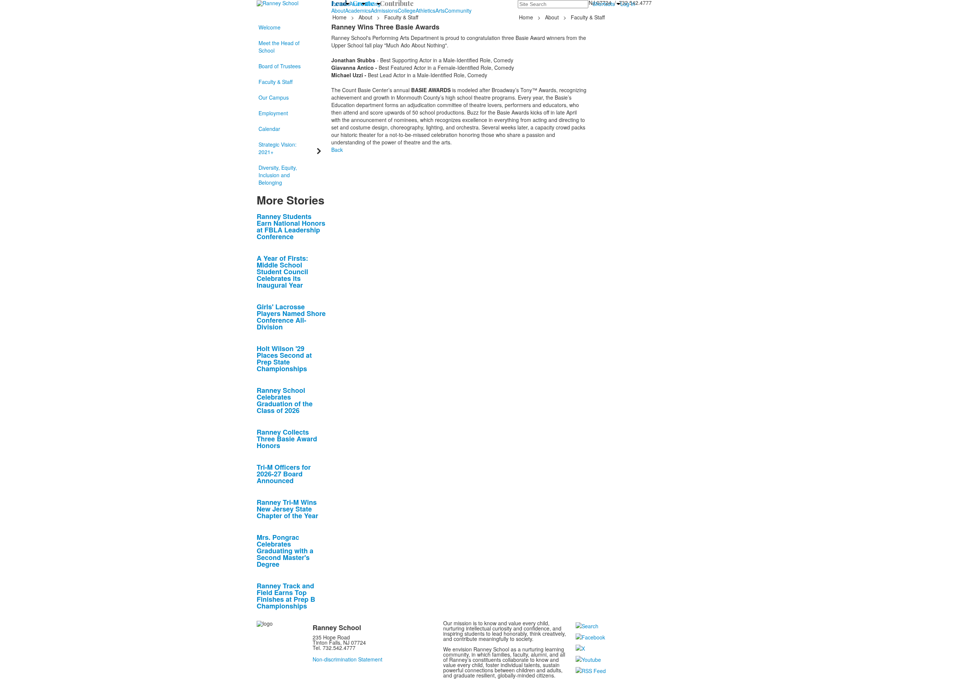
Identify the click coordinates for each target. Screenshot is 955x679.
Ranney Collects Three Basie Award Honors (287, 438)
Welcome (270, 27)
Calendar (269, 128)
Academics (358, 10)
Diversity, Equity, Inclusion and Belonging (278, 175)
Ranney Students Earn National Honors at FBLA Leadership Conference (291, 226)
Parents (340, 3)
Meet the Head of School (279, 46)
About (338, 10)
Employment (273, 113)
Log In (627, 3)
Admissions (384, 10)
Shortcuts (603, 3)
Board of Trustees (280, 66)
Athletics (425, 10)
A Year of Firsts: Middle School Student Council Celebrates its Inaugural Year (282, 271)
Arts (440, 10)
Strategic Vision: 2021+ (278, 148)
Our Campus (274, 97)
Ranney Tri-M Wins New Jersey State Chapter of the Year (287, 508)
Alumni (358, 3)
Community (458, 10)
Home (340, 17)
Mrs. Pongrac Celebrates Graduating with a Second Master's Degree (285, 550)
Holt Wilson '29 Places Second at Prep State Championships (284, 358)
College (407, 10)
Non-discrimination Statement (347, 659)
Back (337, 149)
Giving (373, 3)
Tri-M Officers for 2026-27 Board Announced (284, 473)
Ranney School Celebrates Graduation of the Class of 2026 (285, 400)
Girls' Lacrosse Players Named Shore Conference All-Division (291, 317)
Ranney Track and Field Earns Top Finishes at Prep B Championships (286, 596)
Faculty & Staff (275, 81)
